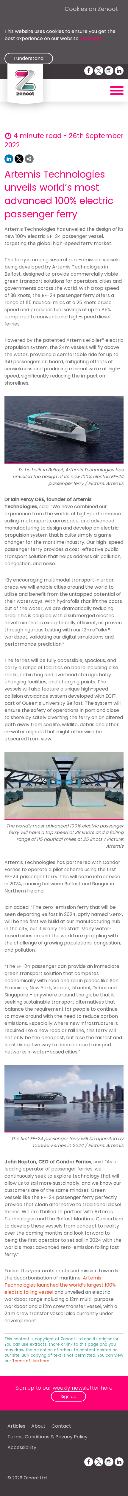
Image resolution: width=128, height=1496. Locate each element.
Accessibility (21, 1447)
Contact (61, 1426)
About (38, 1426)
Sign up (68, 1396)
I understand (28, 58)
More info (92, 38)
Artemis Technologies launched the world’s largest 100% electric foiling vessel (60, 1285)
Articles (16, 1426)
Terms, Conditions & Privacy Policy (47, 1436)
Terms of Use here (30, 1361)
